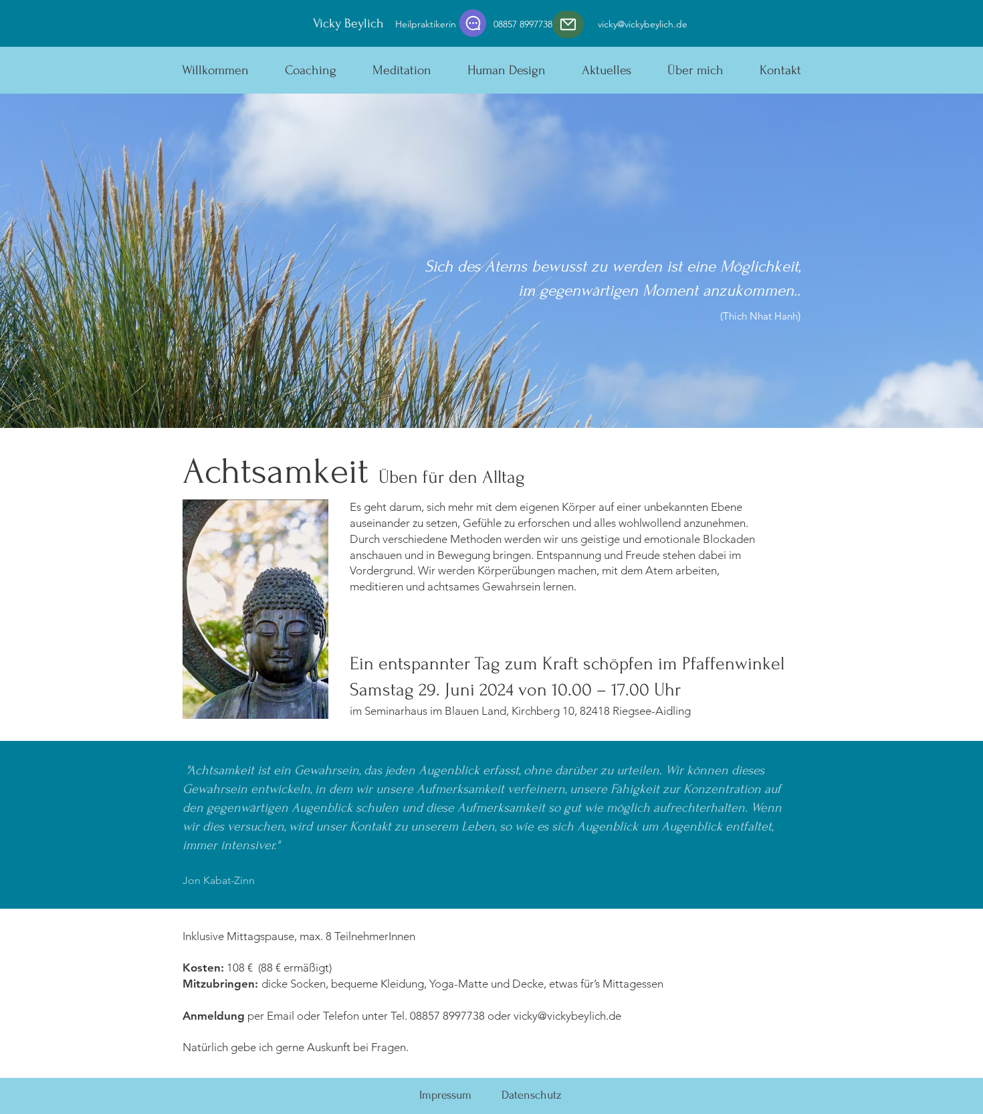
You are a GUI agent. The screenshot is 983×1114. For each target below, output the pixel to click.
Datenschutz (532, 1095)
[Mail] (568, 24)
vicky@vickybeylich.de (642, 24)
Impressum (445, 1095)
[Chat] (472, 23)
